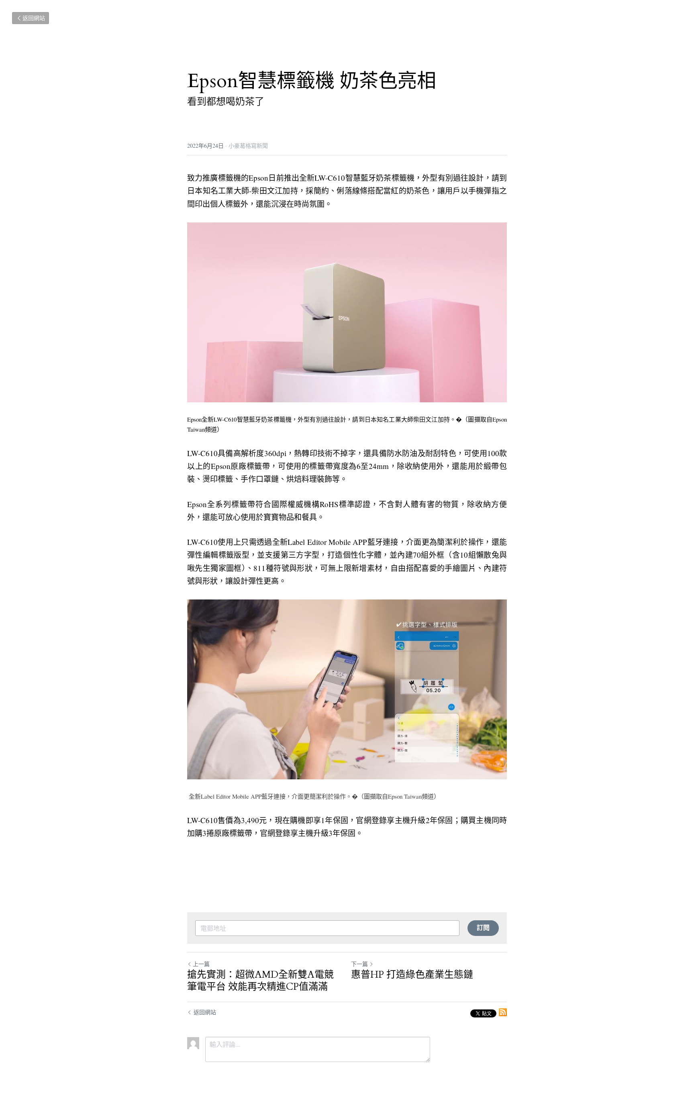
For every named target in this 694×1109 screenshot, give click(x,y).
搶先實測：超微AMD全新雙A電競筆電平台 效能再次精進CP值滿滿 (260, 981)
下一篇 (359, 964)
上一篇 (201, 964)
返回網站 (33, 18)
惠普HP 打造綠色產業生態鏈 (412, 975)
